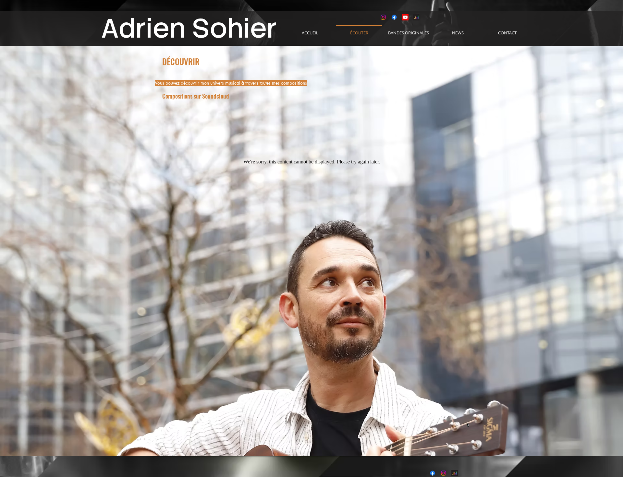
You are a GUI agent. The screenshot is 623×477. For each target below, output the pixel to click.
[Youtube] (405, 17)
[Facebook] (394, 17)
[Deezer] (416, 17)
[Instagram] (383, 17)
